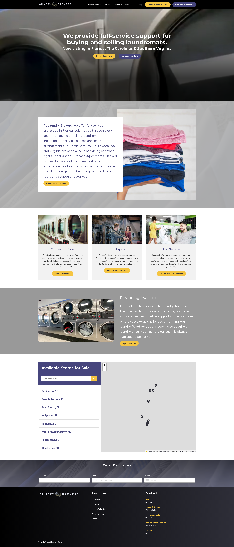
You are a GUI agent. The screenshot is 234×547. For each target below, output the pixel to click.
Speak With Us (129, 343)
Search (94, 378)
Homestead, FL (50, 439)
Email (94, 475)
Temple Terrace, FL (52, 399)
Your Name (43, 475)
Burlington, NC (49, 390)
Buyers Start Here (104, 56)
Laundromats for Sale (158, 4)
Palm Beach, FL (50, 407)
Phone (147, 475)
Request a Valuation (184, 4)
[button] (150, 390)
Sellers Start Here (130, 56)
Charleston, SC (50, 447)
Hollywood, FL (49, 415)
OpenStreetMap (164, 451)
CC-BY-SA (181, 451)
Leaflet (149, 451)
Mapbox (193, 451)
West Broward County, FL (56, 431)
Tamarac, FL (48, 423)
